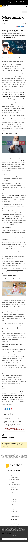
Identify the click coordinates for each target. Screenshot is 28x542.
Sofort (20, 218)
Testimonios (14, 499)
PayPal (12, 224)
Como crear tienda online (14, 516)
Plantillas (14, 491)
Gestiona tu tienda (14, 480)
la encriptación (17, 195)
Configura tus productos (14, 479)
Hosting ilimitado (14, 487)
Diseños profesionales (14, 475)
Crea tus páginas (14, 477)
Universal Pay (5, 216)
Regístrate (4, 443)
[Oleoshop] (4, 6)
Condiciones (14, 523)
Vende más (14, 482)
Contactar (14, 514)
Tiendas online (14, 501)
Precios (14, 492)
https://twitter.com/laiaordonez (10, 428)
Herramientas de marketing (14, 484)
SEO (14, 485)
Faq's (14, 509)
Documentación (14, 513)
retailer (18, 94)
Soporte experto (14, 489)
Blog (14, 507)
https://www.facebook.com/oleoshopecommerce (14, 429)
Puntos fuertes (14, 474)
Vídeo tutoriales (14, 511)
